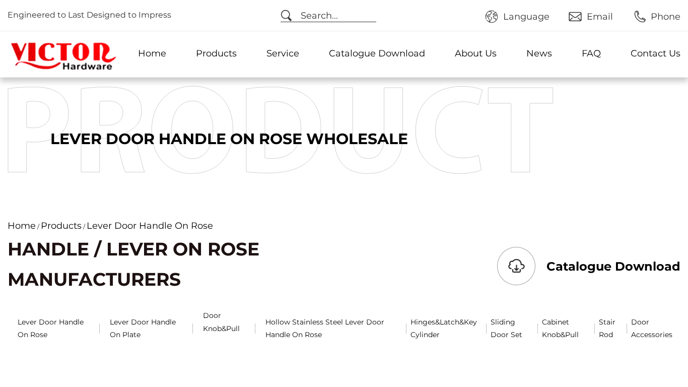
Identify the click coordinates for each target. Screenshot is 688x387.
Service (282, 53)
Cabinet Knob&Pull (560, 328)
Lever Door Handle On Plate (143, 328)
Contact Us (655, 53)
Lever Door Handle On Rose (51, 328)
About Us (476, 53)
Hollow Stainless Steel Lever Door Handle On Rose (324, 328)
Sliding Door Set (506, 328)
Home (152, 53)
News (539, 53)
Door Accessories (651, 328)
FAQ (591, 53)
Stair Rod (607, 328)
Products (216, 53)
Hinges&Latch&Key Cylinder (443, 328)
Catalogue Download (377, 53)
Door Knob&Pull (221, 322)
